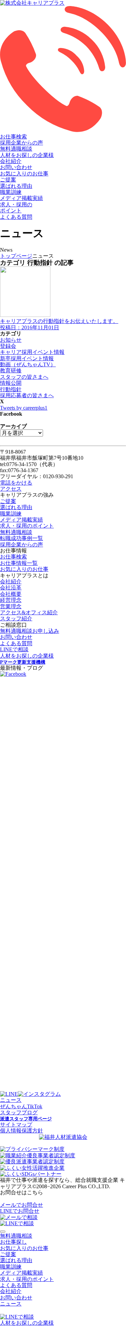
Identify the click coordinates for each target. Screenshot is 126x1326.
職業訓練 (11, 192)
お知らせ (11, 340)
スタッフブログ (19, 1112)
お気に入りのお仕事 (24, 173)
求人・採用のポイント (27, 526)
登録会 (8, 346)
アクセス (11, 489)
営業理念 (11, 606)
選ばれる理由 (16, 186)
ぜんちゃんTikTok (21, 1106)
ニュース (11, 1100)
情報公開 (11, 383)
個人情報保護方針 (21, 1130)
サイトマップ (16, 1124)
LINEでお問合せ (19, 1211)
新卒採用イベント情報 (27, 358)
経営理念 (11, 600)
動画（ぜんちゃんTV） (28, 364)
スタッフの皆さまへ (24, 377)
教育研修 (11, 370)
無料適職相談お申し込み (29, 631)
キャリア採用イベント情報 (32, 352)
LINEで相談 (14, 649)
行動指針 (11, 389)
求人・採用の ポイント (16, 207)
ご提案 (8, 179)
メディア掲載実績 (21, 198)
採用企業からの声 (21, 143)
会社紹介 (11, 161)
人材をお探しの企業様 (27, 155)
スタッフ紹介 (16, 618)
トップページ (16, 256)
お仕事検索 (13, 136)
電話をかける (16, 483)
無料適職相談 (16, 149)
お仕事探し (13, 1242)
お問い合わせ (16, 167)
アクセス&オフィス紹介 (29, 612)
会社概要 (11, 594)
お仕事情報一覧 (19, 563)
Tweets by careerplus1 (23, 408)
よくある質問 (16, 217)
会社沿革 (11, 587)
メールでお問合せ (21, 1205)
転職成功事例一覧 (21, 538)
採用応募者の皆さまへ (27, 395)
